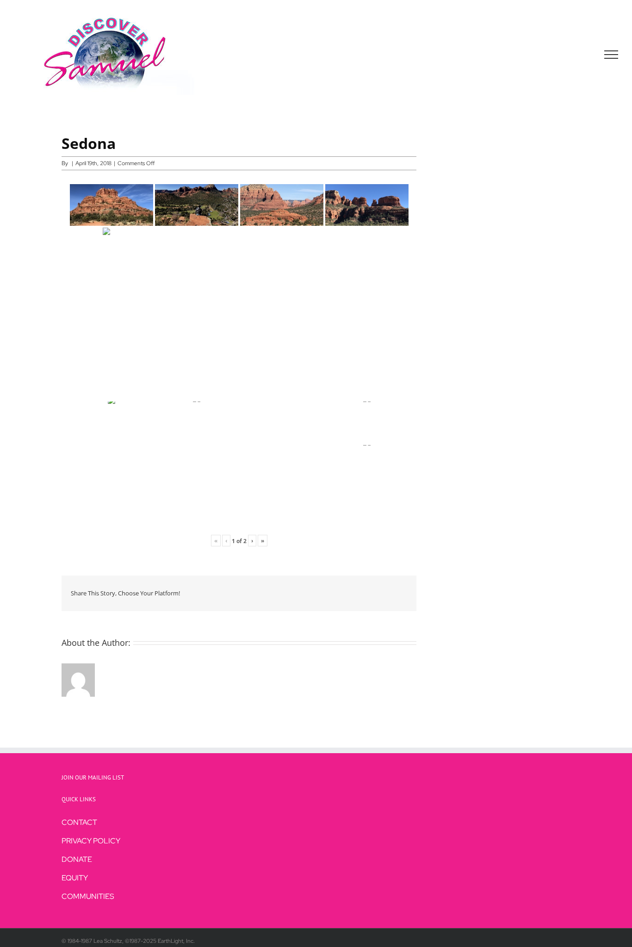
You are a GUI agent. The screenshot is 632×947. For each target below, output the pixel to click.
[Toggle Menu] (611, 54)
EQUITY (75, 878)
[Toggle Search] (579, 54)
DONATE (77, 859)
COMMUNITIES (88, 896)
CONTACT (79, 822)
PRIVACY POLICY (91, 841)
